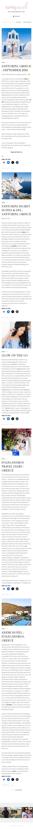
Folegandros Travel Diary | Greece (13, 466)
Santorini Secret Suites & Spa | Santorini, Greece (16, 210)
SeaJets (13, 769)
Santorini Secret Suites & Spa (19, 122)
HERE (24, 129)
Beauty (3, 351)
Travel (3, 62)
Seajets (10, 583)
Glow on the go (15, 355)
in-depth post (27, 145)
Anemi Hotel (7, 520)
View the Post (5, 168)
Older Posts (18, 790)
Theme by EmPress (16, 825)
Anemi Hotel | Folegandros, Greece (13, 636)
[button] (5, 812)
